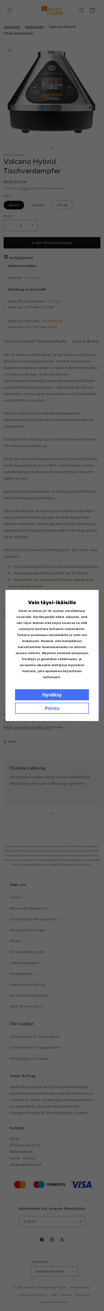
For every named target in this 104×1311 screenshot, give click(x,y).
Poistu (52, 708)
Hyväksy (52, 694)
